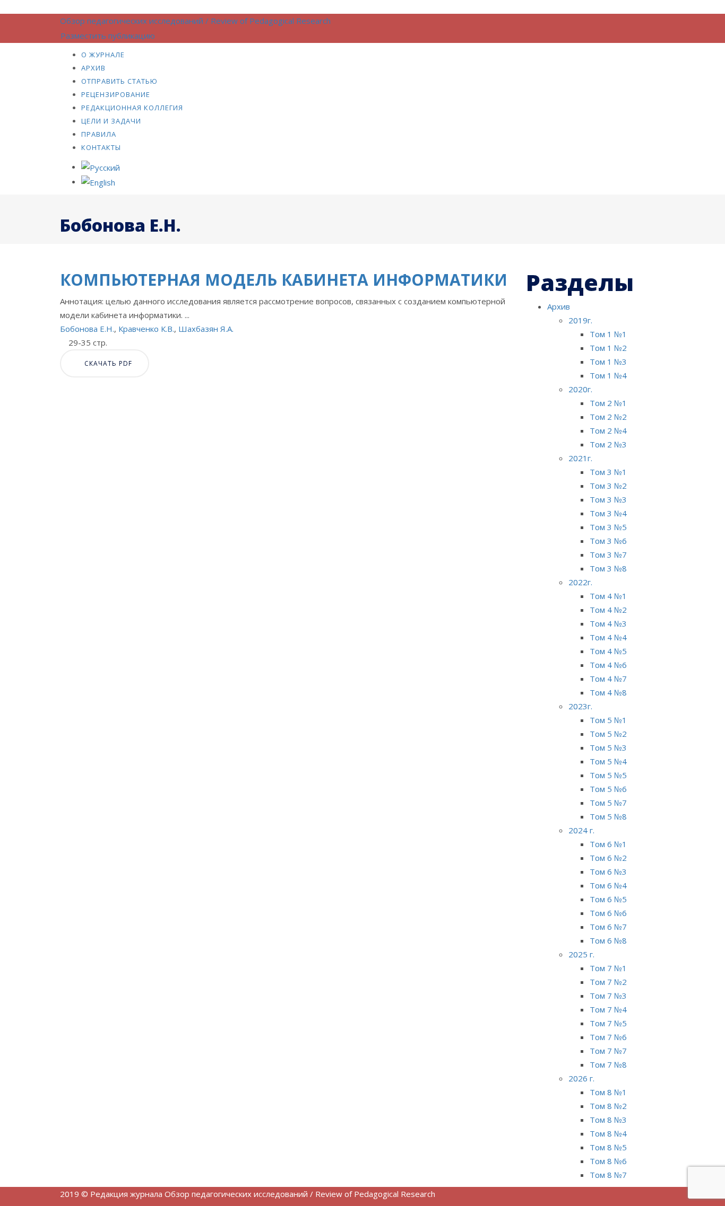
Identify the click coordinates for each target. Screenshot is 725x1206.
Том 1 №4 (608, 375)
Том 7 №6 (608, 1037)
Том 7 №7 (608, 1050)
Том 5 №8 (608, 816)
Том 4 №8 (608, 692)
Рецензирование (115, 94)
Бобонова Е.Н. (87, 328)
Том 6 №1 (608, 844)
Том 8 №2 (608, 1106)
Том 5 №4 (608, 761)
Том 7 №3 (608, 995)
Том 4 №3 (608, 623)
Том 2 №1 (608, 403)
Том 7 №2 (608, 981)
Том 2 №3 (608, 444)
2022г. (580, 582)
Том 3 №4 (608, 513)
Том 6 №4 (608, 885)
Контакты (101, 147)
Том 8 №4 (608, 1133)
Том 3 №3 (608, 499)
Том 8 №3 (608, 1119)
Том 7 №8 (608, 1064)
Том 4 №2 (608, 609)
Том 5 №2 (608, 733)
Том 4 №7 (608, 678)
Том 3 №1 (608, 471)
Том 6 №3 (608, 871)
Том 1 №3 (608, 361)
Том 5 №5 (608, 775)
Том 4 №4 (608, 637)
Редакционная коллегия (132, 107)
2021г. (580, 458)
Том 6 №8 (608, 940)
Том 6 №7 (608, 926)
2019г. (580, 320)
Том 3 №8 (608, 568)
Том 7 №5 (608, 1023)
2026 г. (581, 1078)
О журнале (103, 54)
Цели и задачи (111, 121)
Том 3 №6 (608, 540)
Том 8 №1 (608, 1092)
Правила (98, 134)
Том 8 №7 (608, 1174)
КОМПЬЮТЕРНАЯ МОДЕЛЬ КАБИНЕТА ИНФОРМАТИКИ (283, 280)
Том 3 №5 (608, 527)
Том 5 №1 (608, 720)
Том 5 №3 (608, 747)
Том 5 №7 (608, 802)
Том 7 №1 (608, 968)
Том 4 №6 (608, 664)
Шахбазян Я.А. (206, 328)
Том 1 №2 (608, 347)
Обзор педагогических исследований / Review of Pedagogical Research (195, 20)
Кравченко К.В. (146, 328)
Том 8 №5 (608, 1147)
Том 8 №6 (608, 1161)
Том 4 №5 (608, 651)
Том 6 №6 (608, 913)
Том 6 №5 (608, 899)
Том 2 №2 (608, 416)
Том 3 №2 (608, 485)
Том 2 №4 (608, 430)
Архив (93, 68)
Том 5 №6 (608, 789)
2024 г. (581, 830)
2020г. (580, 389)
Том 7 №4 (608, 1009)
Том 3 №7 (608, 554)
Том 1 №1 (608, 334)
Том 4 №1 (608, 596)
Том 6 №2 (608, 857)
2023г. (580, 706)
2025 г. (581, 954)
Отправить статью (119, 81)
